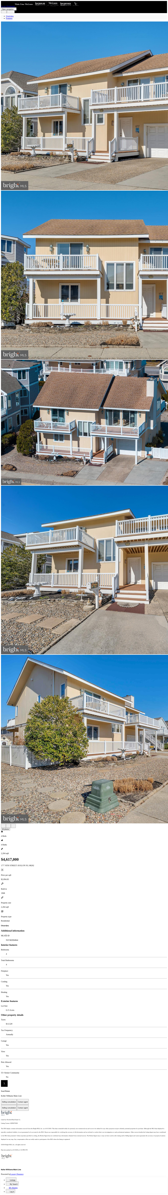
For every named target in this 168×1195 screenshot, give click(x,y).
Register (11, 12)
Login (4, 12)
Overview (10, 16)
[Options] (3, 826)
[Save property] (8, 826)
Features (9, 18)
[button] (84, 106)
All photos (5, 829)
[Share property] (13, 826)
